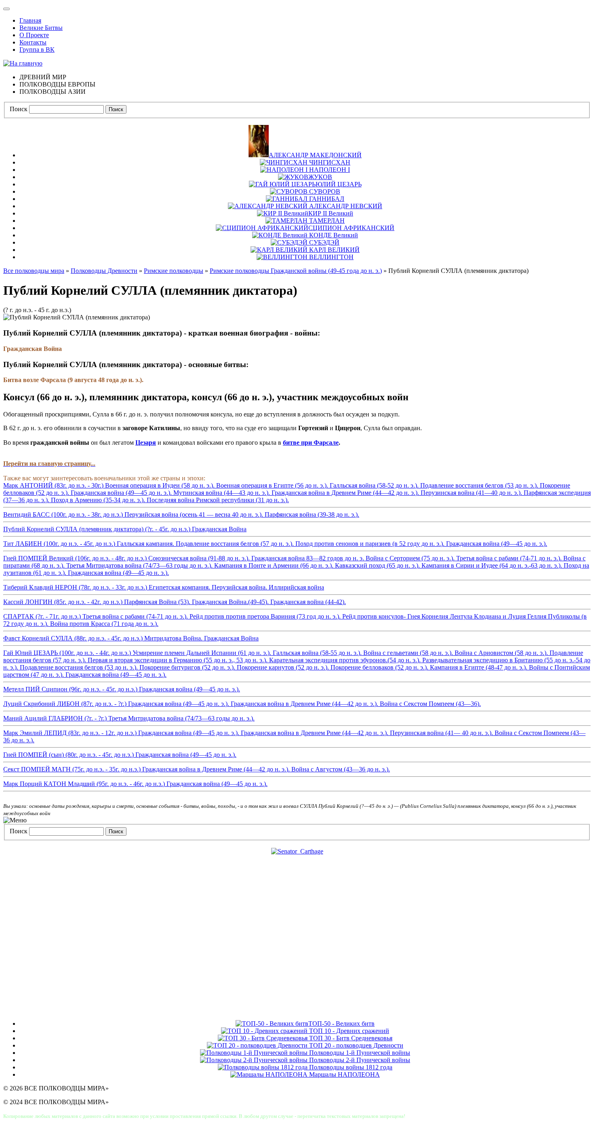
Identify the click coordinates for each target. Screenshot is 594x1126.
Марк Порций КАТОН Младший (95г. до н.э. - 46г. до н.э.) (135, 783)
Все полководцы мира (33, 270)
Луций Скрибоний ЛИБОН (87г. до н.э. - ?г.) (242, 703)
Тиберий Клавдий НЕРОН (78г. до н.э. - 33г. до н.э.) (163, 587)
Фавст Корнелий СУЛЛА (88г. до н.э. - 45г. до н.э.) (131, 638)
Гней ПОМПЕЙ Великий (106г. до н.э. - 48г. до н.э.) (296, 565)
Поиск (18, 109)
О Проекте (34, 35)
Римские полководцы (173, 270)
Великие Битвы (41, 27)
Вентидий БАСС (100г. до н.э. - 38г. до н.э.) (181, 514)
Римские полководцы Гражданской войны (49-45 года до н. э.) (296, 270)
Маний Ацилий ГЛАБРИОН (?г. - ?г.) (129, 718)
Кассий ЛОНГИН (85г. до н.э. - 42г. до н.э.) (174, 601)
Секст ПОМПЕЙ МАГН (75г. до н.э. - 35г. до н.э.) (196, 769)
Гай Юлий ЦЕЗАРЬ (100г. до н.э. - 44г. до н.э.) (296, 663)
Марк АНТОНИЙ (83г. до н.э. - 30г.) (297, 492)
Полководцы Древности (104, 270)
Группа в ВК (37, 49)
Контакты (32, 42)
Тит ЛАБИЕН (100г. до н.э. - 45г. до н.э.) (275, 543)
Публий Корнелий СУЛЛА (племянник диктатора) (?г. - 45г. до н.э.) (124, 529)
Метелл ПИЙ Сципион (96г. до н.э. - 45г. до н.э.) (121, 689)
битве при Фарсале (311, 442)
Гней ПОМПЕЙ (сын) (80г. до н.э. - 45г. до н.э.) (119, 754)
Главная (30, 20)
